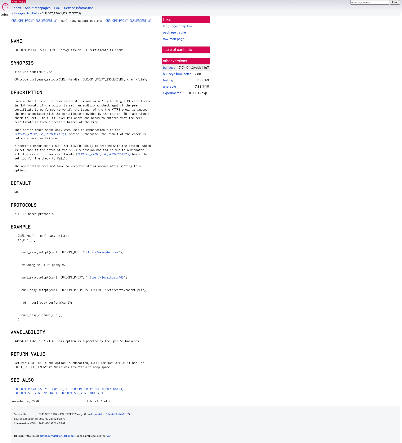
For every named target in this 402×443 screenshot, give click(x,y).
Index (17, 8)
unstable (169, 86)
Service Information (79, 8)
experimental (172, 93)
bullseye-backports (177, 74)
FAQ (57, 8)
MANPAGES (18, 1)
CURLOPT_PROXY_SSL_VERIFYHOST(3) (97, 389)
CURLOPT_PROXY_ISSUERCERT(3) (35, 20)
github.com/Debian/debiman (57, 435)
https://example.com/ (101, 252)
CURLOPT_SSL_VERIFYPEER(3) (35, 393)
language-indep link (177, 26)
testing (168, 80)
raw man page (173, 39)
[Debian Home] (5, 8)
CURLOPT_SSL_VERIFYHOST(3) (82, 393)
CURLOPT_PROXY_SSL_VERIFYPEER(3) (40, 134)
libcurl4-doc (32, 13)
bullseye (18, 13)
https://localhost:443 (106, 277)
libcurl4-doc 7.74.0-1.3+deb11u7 (110, 414)
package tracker (175, 32)
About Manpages (37, 8)
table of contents (177, 50)
